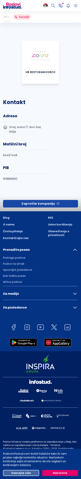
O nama (8, 224)
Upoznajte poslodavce (17, 270)
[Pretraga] (53, 5)
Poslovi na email (13, 264)
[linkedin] (67, 327)
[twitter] (54, 327)
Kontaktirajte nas (16, 238)
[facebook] (13, 327)
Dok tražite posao (14, 276)
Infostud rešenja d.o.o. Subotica (24, 448)
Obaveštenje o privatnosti (58, 233)
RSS (50, 218)
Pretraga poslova (14, 258)
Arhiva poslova (12, 282)
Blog (6, 218)
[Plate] (60, 5)
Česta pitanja (13, 231)
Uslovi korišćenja (60, 224)
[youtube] (40, 327)
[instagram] (27, 327)
